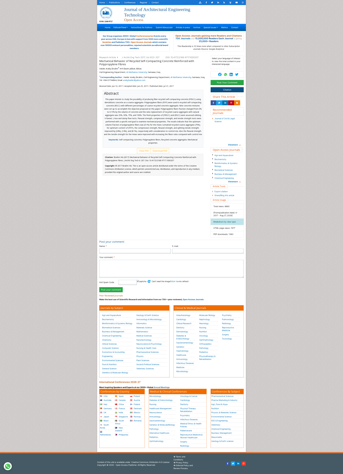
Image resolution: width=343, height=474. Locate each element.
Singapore (123, 416)
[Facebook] (227, 463)
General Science (109, 368)
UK (104, 412)
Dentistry (180, 327)
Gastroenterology (157, 420)
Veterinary (215, 425)
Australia (107, 400)
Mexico (136, 412)
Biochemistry (220, 159)
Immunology (182, 359)
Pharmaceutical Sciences (147, 352)
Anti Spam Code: (106, 282)
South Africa (119, 422)
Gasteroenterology (184, 343)
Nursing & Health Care (146, 348)
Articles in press (183, 27)
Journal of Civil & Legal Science (225, 120)
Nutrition (203, 331)
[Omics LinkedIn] (218, 2)
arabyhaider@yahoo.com (134, 80)
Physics (139, 356)
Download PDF (159, 150)
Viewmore (233, 145)
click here (175, 281)
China (121, 404)
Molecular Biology (207, 315)
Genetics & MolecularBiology (162, 425)
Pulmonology (228, 319)
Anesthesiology (183, 315)
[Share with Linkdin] (225, 102)
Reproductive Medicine (228, 329)
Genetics (180, 347)
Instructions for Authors (141, 27)
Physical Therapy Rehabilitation (188, 410)
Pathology (203, 348)
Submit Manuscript (164, 27)
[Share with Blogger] (237, 102)
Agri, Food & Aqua (219, 404)
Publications (114, 2)
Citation (227, 89)
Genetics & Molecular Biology (115, 372)
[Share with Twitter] (219, 102)
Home (102, 2)
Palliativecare (186, 430)
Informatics (141, 323)
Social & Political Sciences (147, 364)
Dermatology (182, 331)
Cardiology (181, 319)
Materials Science (144, 327)
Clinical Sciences (109, 344)
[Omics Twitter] (212, 2)
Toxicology (227, 339)
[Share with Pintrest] (231, 102)
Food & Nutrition (109, 364)
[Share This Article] (225, 74)
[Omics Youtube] (236, 2)
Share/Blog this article (224, 195)
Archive (196, 27)
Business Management (221, 433)
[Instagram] (244, 463)
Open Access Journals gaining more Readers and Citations (208, 35)
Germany (107, 408)
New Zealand (119, 429)
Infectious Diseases (185, 363)
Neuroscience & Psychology (149, 344)
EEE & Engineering (219, 420)
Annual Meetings (162, 387)
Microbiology (182, 371)
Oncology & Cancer (188, 396)
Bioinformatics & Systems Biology (226, 164)
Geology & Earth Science (147, 315)
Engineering (107, 356)
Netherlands (105, 435)
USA (105, 396)
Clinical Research (183, 323)
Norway (137, 416)
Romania (137, 420)
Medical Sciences (144, 336)
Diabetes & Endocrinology (182, 337)
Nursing (202, 327)
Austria (136, 400)
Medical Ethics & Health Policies (191, 425)
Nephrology (204, 319)
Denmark (137, 408)
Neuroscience (155, 412)
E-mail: (175, 246)
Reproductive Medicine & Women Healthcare (191, 436)
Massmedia (216, 437)
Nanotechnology (143, 340)
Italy (105, 404)
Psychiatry (227, 315)
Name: (103, 246)
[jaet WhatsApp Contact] (243, 2)
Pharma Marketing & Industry (224, 400)
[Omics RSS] (224, 2)
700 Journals (183, 38)
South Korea (104, 426)
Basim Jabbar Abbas (133, 68)
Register (143, 2)
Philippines (123, 435)
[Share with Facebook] (213, 102)
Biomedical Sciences (224, 170)
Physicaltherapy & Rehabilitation (207, 357)
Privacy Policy (181, 462)
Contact (155, 2)
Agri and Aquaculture (224, 155)
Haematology (182, 351)
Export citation (221, 191)
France (121, 408)
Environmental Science (221, 416)
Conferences (130, 2)
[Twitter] (233, 463)
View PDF (144, 150)
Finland (136, 404)
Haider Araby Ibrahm (108, 68)
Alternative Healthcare (159, 433)
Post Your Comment (227, 82)
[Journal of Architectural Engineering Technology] (106, 13)
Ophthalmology (206, 340)
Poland (136, 396)
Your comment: (107, 257)
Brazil (105, 420)
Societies (106, 42)
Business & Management (226, 174)
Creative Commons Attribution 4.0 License (150, 462)
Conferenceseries (144, 36)
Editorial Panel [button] (119, 27)
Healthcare (181, 355)
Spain (121, 396)
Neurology (204, 323)
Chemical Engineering (224, 178)
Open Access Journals (141, 42)
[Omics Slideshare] (230, 2)
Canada (122, 400)
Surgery (225, 334)
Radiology (226, 323)
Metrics (224, 27)
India (120, 412)
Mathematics (142, 331)
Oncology (203, 336)
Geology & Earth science (222, 441)
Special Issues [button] (210, 27)
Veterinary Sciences (145, 368)
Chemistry (106, 340)
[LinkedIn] (238, 463)
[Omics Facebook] (206, 2)
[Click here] (200, 2)
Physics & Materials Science (223, 412)
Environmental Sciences (112, 360)
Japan (106, 416)
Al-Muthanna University (136, 72)
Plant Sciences (142, 360)
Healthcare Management (160, 408)
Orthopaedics (205, 344)
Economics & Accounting (113, 352)
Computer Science (110, 348)
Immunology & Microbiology (149, 319)
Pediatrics (203, 352)
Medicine (180, 367)
